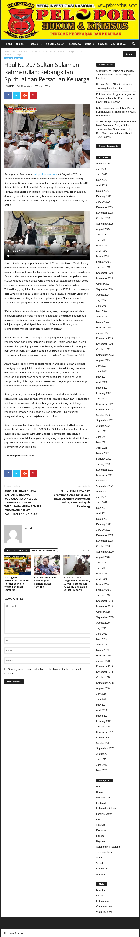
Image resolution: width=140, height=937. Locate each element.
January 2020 (103, 595)
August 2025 (103, 229)
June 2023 (101, 371)
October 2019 (103, 611)
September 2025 (105, 223)
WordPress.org (104, 912)
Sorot (18, 58)
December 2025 (104, 207)
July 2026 (101, 169)
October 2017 (103, 743)
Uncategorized (103, 868)
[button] (133, 44)
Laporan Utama (104, 814)
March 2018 (102, 715)
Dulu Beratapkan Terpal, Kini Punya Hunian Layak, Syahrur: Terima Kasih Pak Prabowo (116, 112)
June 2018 (101, 699)
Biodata (103, 44)
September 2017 (105, 748)
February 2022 (103, 458)
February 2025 (103, 262)
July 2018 (101, 693)
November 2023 (104, 344)
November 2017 (104, 737)
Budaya (100, 792)
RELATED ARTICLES (17, 550)
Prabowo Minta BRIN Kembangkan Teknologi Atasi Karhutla (46, 582)
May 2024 (101, 311)
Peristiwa (101, 830)
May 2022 (101, 442)
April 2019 (101, 644)
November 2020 (104, 540)
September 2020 (105, 551)
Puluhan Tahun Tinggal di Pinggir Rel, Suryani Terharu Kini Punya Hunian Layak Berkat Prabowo (76, 584)
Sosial (99, 863)
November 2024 (104, 278)
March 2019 (102, 650)
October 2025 (103, 218)
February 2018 (103, 721)
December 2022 (104, 404)
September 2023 (105, 355)
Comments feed (104, 906)
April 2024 (101, 316)
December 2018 (104, 666)
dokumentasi (103, 797)
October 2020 (103, 546)
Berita (20, 44)
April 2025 (101, 251)
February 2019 (103, 655)
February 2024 (103, 327)
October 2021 (103, 480)
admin (10, 85)
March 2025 (102, 256)
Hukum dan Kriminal (107, 808)
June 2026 (101, 174)
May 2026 (101, 180)
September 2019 (105, 617)
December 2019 (104, 601)
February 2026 (103, 196)
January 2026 (103, 201)
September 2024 (105, 289)
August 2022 (103, 426)
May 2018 (101, 704)
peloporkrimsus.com (45, 174)
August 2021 (103, 491)
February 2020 (103, 590)
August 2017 (103, 754)
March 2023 (102, 387)
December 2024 (104, 273)
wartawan (101, 874)
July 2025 (101, 234)
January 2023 (103, 398)
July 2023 (101, 365)
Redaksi (34, 44)
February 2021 (103, 524)
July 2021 (101, 497)
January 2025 (103, 267)
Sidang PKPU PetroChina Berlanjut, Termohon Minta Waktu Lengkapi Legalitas (16, 584)
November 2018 (104, 672)
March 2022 (102, 453)
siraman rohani (104, 852)
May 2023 (101, 376)
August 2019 (103, 622)
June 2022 (101, 437)
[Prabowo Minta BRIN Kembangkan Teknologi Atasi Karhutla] (47, 565)
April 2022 (101, 447)
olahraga (100, 824)
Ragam (100, 835)
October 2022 (103, 415)
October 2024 (103, 283)
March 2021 (102, 519)
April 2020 (101, 579)
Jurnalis (89, 44)
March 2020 (102, 584)
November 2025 (104, 212)
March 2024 (102, 322)
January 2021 (103, 529)
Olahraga (75, 44)
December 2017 (104, 732)
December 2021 (104, 469)
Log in (99, 895)
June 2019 (101, 633)
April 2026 (101, 185)
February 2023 (103, 393)
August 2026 (103, 163)
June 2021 (101, 502)
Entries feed (102, 901)
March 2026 (102, 191)
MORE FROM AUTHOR (43, 550)
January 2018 (103, 726)
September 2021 (105, 486)
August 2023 (103, 360)
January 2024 (103, 333)
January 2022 (103, 464)
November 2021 (104, 475)
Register (100, 890)
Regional (100, 841)
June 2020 (101, 568)
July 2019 (101, 628)
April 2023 (101, 382)
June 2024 (101, 305)
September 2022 (105, 420)
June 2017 (101, 765)
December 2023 (104, 338)
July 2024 (101, 300)
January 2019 (103, 661)
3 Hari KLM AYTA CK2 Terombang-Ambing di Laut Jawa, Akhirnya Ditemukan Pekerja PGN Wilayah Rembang (71, 498)
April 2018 (101, 710)
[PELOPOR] (70, 19)
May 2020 (101, 573)
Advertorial (118, 44)
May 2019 (101, 639)
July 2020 (101, 562)
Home (9, 44)
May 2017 (101, 770)
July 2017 (101, 759)
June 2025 (101, 240)
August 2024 (103, 294)
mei (98, 819)
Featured (101, 803)
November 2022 (104, 409)
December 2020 (104, 535)
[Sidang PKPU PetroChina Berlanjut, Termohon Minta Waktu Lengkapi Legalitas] (17, 565)
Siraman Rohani (55, 44)
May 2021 (101, 508)
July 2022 (101, 431)
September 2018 (105, 683)
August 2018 (103, 688)
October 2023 (103, 349)
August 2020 (103, 557)
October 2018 (103, 677)
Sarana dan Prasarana (108, 846)
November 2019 (104, 606)
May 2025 (101, 245)
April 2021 (101, 513)
